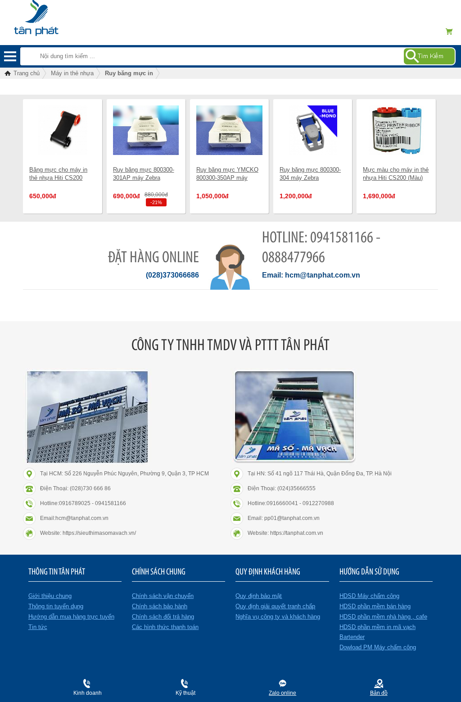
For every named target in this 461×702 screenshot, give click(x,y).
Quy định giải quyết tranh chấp (275, 606)
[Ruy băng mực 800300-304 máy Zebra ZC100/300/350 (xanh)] (313, 130)
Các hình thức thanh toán (165, 627)
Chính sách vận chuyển (163, 596)
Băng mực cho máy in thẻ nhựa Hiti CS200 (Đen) (58, 177)
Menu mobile (10, 56)
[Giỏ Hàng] (452, 32)
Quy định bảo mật (258, 596)
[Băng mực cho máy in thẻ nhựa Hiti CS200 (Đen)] (62, 130)
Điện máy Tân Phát (51, 13)
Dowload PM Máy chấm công (377, 647)
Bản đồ (379, 693)
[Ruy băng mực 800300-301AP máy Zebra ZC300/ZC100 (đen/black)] (146, 130)
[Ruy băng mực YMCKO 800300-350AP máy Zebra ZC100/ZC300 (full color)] (229, 130)
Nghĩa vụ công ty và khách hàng (277, 616)
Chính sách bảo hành (159, 606)
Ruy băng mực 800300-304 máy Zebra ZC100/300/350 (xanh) (310, 177)
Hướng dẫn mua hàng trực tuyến (71, 616)
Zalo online (282, 693)
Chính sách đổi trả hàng (163, 616)
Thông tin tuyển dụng (55, 606)
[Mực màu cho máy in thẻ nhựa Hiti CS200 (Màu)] (396, 130)
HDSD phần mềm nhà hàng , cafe (383, 616)
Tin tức (37, 627)
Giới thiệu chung (50, 596)
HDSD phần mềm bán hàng (375, 606)
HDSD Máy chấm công (369, 596)
